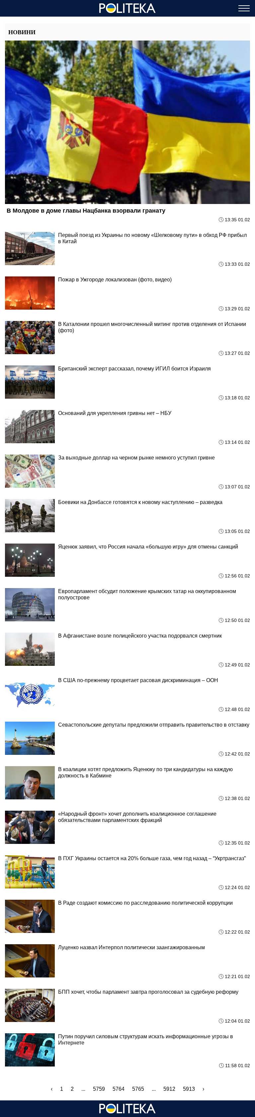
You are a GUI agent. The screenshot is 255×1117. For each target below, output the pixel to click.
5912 (169, 1089)
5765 (138, 1089)
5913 (189, 1089)
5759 (99, 1089)
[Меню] (244, 8)
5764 (119, 1089)
